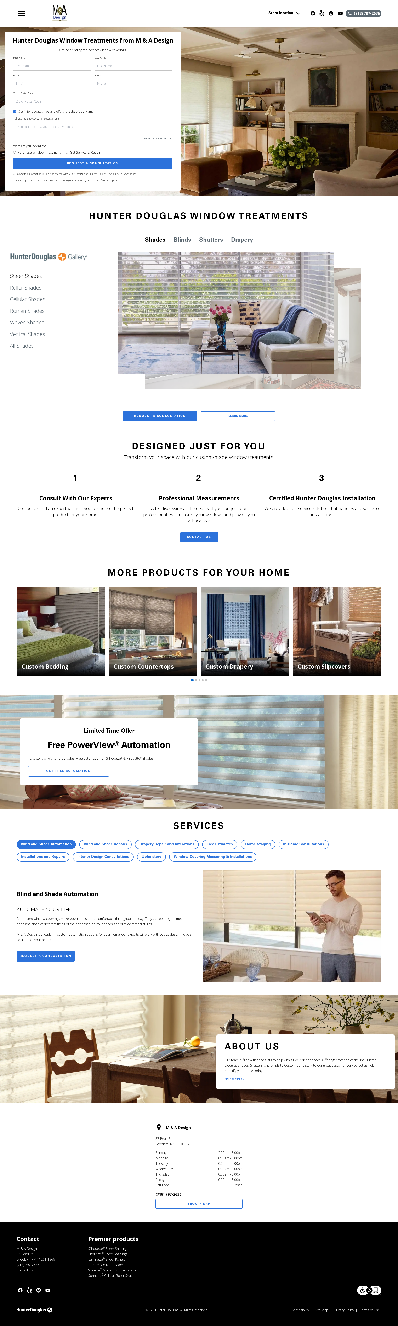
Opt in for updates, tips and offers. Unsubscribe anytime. (56, 112)
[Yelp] (322, 13)
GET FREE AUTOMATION (68, 771)
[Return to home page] (102, 13)
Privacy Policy (79, 180)
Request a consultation (46, 956)
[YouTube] (340, 13)
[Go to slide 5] (206, 680)
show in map (199, 1204)
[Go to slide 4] (203, 680)
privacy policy (128, 174)
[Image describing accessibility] (369, 1290)
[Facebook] (313, 13)
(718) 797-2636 (168, 1194)
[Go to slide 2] (196, 680)
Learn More (238, 416)
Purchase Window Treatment (39, 152)
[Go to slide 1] (192, 680)
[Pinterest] (331, 13)
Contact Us (199, 537)
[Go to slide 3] (199, 680)
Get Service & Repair (85, 152)
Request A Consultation (160, 416)
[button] (22, 13)
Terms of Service (101, 180)
